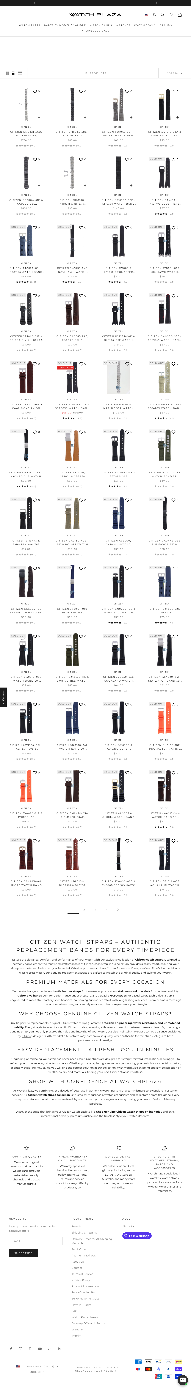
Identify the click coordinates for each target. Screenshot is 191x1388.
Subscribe (23, 1253)
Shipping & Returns (84, 1232)
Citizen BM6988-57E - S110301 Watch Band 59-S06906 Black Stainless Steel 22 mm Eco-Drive (118, 202)
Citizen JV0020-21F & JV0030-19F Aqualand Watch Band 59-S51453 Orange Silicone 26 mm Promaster (26, 815)
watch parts (110, 1090)
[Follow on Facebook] (11, 1349)
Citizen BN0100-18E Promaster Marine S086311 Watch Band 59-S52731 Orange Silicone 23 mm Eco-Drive (164, 747)
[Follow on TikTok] (49, 1349)
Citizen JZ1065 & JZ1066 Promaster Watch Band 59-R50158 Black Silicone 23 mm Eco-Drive (118, 270)
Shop (23, 42)
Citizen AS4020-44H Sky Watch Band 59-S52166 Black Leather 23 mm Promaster (164, 679)
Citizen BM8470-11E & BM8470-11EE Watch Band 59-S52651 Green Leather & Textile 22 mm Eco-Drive (72, 679)
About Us (78, 1261)
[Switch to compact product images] (20, 73)
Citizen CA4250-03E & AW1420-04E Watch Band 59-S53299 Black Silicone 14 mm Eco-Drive (26, 474)
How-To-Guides (81, 1305)
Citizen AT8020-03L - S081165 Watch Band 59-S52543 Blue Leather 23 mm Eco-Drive (26, 270)
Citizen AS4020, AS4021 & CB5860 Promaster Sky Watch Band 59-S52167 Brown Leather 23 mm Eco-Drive (72, 474)
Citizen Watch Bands (45, 42)
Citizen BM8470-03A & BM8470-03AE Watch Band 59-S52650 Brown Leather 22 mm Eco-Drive (72, 815)
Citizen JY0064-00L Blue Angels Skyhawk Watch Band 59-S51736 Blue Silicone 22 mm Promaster (72, 611)
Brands (165, 25)
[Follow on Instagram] (20, 1349)
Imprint (77, 1335)
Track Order (79, 1249)
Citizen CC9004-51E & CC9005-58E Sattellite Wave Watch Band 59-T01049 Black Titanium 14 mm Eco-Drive (26, 202)
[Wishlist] (171, 14)
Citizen (26, 127)
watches (15, 1166)
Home (12, 42)
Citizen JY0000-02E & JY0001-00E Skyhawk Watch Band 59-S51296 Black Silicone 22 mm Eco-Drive (118, 883)
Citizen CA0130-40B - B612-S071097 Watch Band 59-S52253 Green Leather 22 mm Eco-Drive (72, 543)
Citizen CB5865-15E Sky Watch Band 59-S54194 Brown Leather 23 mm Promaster (26, 611)
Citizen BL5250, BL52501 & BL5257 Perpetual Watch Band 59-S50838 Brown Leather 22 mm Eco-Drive (72, 883)
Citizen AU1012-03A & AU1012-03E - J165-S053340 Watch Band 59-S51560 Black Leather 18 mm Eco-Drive (165, 134)
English (35, 1372)
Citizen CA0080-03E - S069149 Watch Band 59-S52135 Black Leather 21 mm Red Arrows (165, 338)
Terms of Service (82, 1274)
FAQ (74, 1311)
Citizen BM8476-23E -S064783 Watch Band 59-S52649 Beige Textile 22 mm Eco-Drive (165, 406)
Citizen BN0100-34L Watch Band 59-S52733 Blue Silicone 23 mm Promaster (72, 747)
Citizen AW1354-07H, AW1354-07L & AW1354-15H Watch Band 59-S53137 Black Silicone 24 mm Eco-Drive (26, 747)
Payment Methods (84, 1255)
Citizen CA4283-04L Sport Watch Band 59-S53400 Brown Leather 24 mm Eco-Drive (26, 883)
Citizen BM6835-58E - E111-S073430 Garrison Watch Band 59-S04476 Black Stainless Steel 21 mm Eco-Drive (72, 134)
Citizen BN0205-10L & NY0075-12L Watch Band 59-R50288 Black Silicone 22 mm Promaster (118, 611)
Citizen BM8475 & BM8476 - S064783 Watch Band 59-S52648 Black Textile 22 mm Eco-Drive (26, 543)
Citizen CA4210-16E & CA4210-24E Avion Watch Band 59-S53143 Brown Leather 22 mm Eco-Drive (26, 406)
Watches (123, 25)
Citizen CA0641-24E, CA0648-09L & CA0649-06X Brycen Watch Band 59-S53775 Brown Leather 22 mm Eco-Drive (72, 338)
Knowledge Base (95, 30)
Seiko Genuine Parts (85, 1292)
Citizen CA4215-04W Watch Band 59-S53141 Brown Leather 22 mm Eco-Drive (164, 815)
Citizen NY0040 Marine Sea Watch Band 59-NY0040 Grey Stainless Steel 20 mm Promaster (118, 406)
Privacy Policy (81, 1280)
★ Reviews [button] (3, 697)
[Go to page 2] (117, 909)
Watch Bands (101, 25)
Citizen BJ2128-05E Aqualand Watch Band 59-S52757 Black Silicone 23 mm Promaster (165, 883)
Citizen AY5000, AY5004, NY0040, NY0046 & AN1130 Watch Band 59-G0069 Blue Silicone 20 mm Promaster (118, 543)
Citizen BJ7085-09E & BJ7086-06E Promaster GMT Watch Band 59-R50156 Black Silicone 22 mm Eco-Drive (118, 474)
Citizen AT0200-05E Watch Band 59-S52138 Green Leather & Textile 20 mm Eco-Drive (165, 474)
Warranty (78, 1329)
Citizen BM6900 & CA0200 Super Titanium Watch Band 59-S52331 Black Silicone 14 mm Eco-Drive (118, 747)
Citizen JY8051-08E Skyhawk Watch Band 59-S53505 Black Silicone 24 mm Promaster (165, 270)
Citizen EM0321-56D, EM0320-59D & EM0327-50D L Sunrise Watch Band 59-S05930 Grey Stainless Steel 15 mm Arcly (26, 134)
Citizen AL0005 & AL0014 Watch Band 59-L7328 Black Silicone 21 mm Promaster (118, 815)
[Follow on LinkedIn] (59, 1349)
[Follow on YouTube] (40, 1349)
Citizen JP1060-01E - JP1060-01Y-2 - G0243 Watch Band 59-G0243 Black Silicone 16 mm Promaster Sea (26, 338)
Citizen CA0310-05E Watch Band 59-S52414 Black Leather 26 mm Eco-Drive (26, 679)
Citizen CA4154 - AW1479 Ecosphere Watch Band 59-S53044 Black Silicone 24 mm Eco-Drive (164, 202)
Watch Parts (29, 25)
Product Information (85, 1286)
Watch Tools (145, 25)
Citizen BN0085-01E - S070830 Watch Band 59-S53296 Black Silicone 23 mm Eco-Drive (72, 406)
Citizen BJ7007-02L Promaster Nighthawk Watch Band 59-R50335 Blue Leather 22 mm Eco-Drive (165, 611)
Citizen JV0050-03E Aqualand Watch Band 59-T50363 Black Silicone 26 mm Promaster (118, 679)
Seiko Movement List (85, 1298)
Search (76, 1226)
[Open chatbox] (183, 1380)
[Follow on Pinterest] (30, 1349)
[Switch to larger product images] (7, 73)
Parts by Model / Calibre (65, 25)
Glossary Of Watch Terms (88, 1323)
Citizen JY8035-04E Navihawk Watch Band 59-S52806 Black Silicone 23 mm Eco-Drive (72, 270)
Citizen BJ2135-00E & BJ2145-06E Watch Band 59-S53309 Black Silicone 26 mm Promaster (118, 338)
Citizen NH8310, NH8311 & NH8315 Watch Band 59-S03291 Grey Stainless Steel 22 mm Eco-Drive (72, 202)
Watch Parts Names (85, 1317)
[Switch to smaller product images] (13, 73)
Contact (77, 1267)
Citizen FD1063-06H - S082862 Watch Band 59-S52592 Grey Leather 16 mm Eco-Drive (118, 134)
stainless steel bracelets (134, 991)
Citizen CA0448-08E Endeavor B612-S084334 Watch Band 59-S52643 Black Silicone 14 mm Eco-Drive (165, 543)
